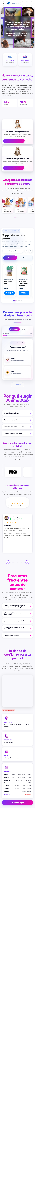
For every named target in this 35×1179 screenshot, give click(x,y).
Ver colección (13, 251)
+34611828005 (9, 742)
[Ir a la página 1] (14, 300)
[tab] (10, 257)
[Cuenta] (27, 3)
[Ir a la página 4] (19, 300)
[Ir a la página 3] (18, 300)
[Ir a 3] (13, 562)
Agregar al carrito (9, 292)
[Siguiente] (31, 251)
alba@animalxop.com (11, 758)
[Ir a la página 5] (21, 300)
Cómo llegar (19, 802)
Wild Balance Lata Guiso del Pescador (23, 284)
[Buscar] (22, 3)
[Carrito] (32, 3)
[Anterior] (26, 251)
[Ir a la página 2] (16, 300)
